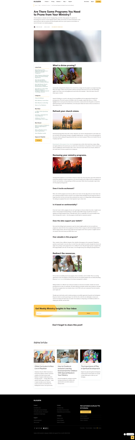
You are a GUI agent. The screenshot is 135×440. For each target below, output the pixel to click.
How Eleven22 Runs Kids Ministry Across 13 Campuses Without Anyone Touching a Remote (42, 90)
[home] (38, 1)
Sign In (92, 1)
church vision (60, 279)
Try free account (85, 411)
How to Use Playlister (40, 105)
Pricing (52, 1)
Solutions (58, 1)
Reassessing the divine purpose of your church (63, 144)
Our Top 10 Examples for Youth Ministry (41, 115)
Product (46, 1)
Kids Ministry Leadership (41, 103)
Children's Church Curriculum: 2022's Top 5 (41, 119)
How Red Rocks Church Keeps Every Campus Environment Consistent (41, 85)
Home (36, 5)
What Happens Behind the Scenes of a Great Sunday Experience (42, 76)
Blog (64, 1)
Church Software (39, 98)
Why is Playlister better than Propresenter (41, 130)
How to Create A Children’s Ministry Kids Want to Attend (42, 126)
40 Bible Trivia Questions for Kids (41, 112)
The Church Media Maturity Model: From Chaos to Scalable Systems (42, 81)
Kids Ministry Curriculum (46, 5)
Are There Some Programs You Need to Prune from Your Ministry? (63, 5)
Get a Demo (86, 1)
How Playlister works (40, 133)
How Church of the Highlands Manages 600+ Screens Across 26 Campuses (41, 71)
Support (70, 1)
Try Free (38, 140)
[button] (47, 1)
